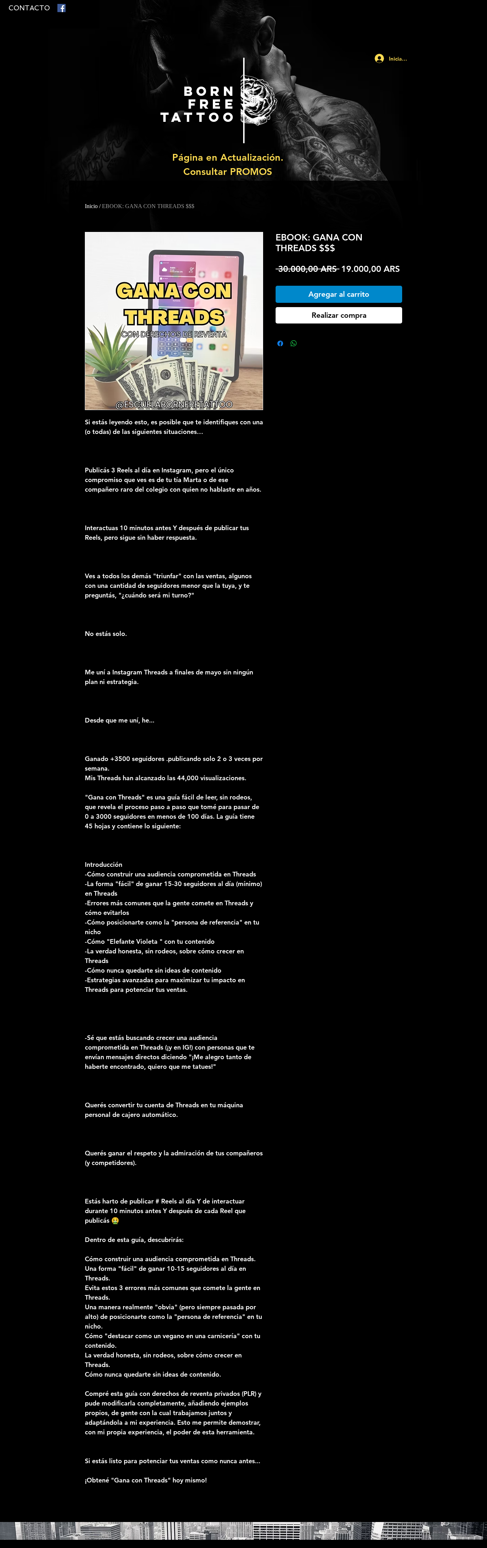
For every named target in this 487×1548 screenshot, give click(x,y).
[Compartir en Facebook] (280, 343)
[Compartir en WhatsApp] (293, 343)
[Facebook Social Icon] (61, 8)
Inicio (91, 206)
